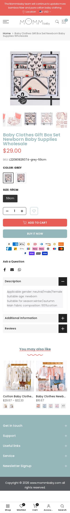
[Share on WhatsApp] (19, 269)
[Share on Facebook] (4, 269)
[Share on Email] (12, 269)
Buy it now (35, 234)
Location (31, 11)
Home (7, 33)
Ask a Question (13, 261)
